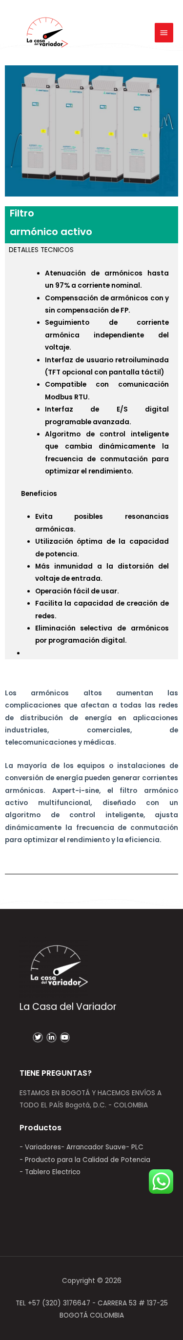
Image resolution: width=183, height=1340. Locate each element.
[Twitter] (38, 1037)
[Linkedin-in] (51, 1037)
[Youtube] (65, 1037)
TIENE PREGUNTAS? (56, 1073)
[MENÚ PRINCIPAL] (164, 32)
